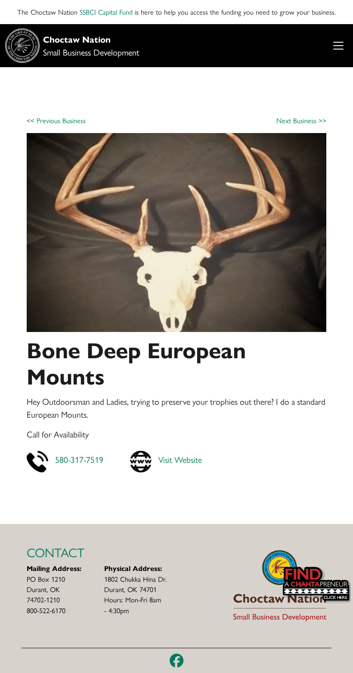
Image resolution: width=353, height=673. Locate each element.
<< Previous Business (56, 120)
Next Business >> (301, 120)
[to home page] (279, 585)
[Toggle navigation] (338, 45)
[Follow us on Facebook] (177, 660)
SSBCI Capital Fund (106, 12)
